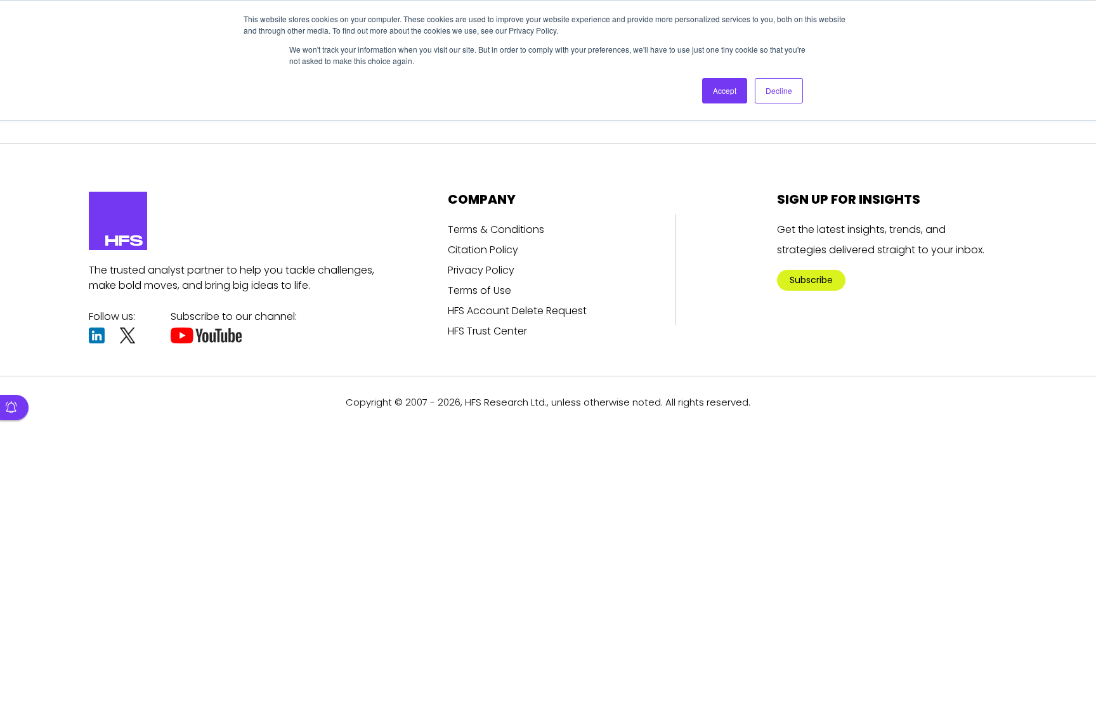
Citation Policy (483, 249)
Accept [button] (724, 90)
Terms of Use (479, 290)
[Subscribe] (14, 407)
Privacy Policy (481, 270)
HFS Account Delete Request (517, 310)
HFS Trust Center (487, 331)
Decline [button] (779, 90)
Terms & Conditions (496, 229)
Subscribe (811, 280)
